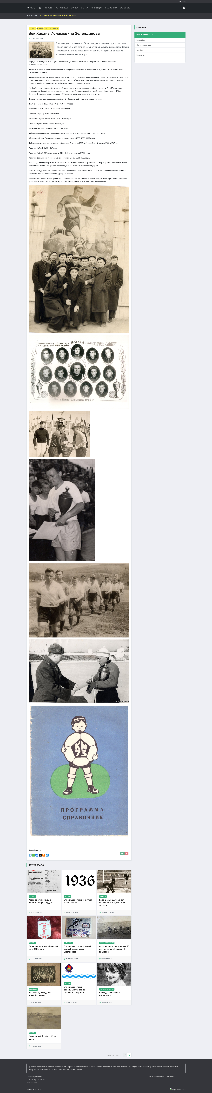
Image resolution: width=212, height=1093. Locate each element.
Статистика (111, 8)
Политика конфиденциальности (161, 1077)
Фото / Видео (61, 8)
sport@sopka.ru (35, 1077)
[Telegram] (30, 855)
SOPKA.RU (30, 8)
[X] (40, 855)
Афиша (74, 8)
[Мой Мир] (47, 855)
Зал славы (125, 8)
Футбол (140, 50)
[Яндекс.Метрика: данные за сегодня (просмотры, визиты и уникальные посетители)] (178, 1089)
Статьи (84, 8)
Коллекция (96, 8)
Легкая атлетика (144, 45)
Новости (48, 8)
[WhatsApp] (33, 855)
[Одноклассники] (43, 855)
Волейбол (141, 40)
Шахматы (141, 55)
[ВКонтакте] (36, 855)
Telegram (33, 1083)
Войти (183, 1)
